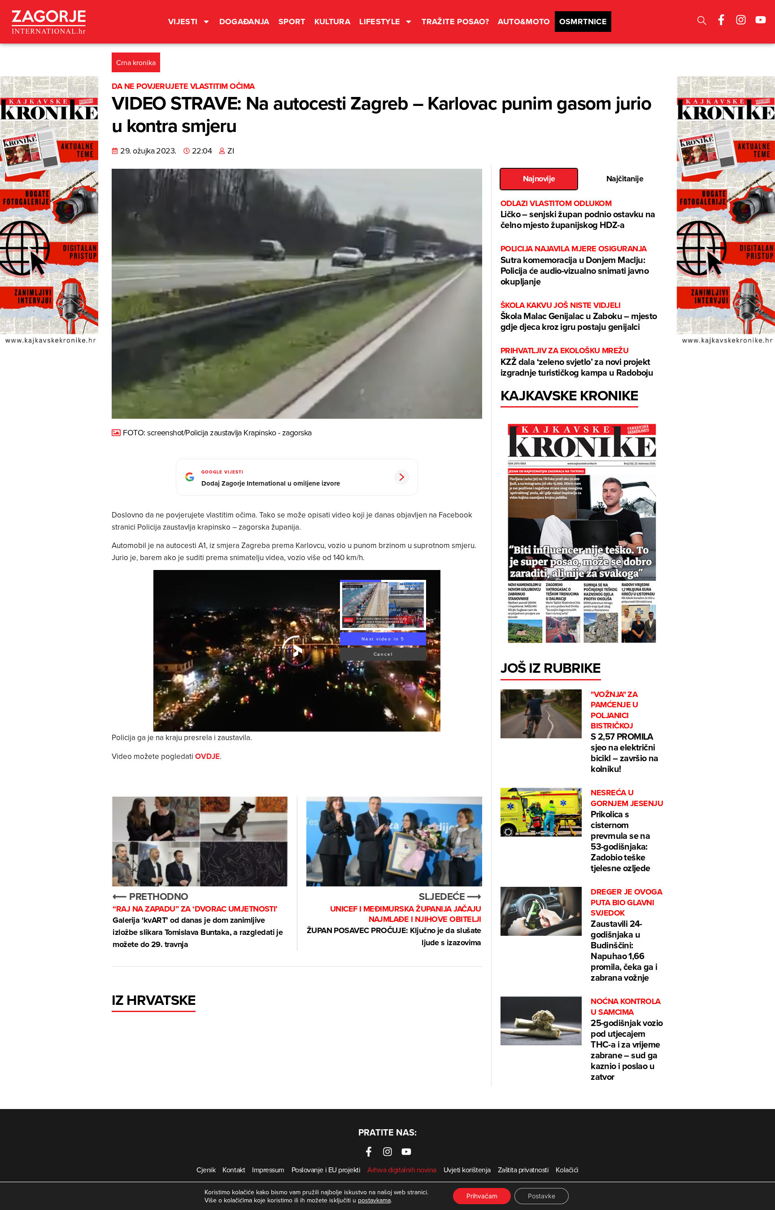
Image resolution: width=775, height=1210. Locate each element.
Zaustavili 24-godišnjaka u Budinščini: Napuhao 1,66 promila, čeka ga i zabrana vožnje (626, 935)
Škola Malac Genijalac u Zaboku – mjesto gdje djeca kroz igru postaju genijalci (579, 316)
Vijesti (183, 21)
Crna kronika (136, 62)
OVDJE (207, 756)
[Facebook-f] (721, 19)
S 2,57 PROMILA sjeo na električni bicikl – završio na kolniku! (624, 732)
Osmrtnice (583, 21)
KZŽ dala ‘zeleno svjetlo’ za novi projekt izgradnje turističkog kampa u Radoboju (577, 362)
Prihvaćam (481, 1196)
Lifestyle (379, 21)
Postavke (541, 1196)
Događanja (244, 21)
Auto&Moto (524, 21)
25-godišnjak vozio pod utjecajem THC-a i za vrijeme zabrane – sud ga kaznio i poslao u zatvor (626, 1039)
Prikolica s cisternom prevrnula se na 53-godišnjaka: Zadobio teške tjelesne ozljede (627, 831)
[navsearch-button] (702, 21)
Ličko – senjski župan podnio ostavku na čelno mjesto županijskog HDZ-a (578, 214)
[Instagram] (741, 19)
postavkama (374, 1200)
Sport (292, 21)
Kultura (332, 21)
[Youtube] (760, 19)
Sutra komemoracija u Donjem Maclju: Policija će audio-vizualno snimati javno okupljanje (575, 265)
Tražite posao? (455, 21)
